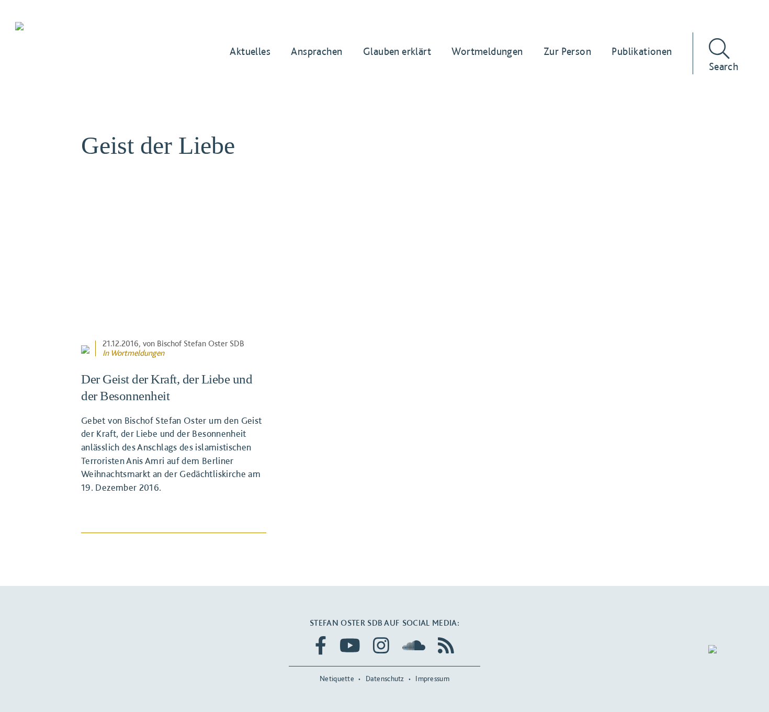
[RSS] (446, 645)
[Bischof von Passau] (82, 27)
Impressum (432, 678)
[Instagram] (381, 645)
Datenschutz (385, 678)
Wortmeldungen (137, 353)
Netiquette (337, 678)
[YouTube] (350, 645)
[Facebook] (320, 645)
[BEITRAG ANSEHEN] (173, 271)
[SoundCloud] (413, 645)
